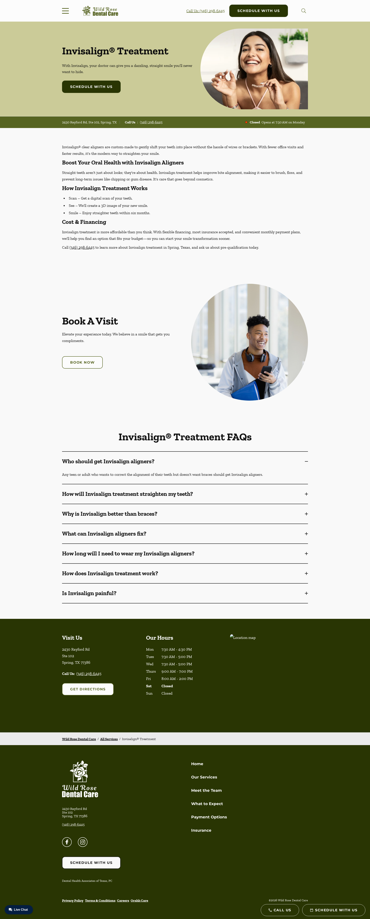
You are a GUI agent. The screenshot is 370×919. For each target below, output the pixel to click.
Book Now (82, 362)
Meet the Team (206, 790)
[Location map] (269, 675)
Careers (123, 900)
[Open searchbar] (303, 11)
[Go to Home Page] (100, 11)
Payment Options (209, 817)
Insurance (201, 830)
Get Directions (88, 689)
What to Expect (207, 803)
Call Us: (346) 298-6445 (205, 10)
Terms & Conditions (100, 900)
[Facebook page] (67, 842)
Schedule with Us (258, 11)
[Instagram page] (82, 842)
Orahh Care (139, 900)
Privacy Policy (72, 900)
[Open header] (66, 11)
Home (197, 763)
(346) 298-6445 (151, 122)
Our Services (204, 777)
